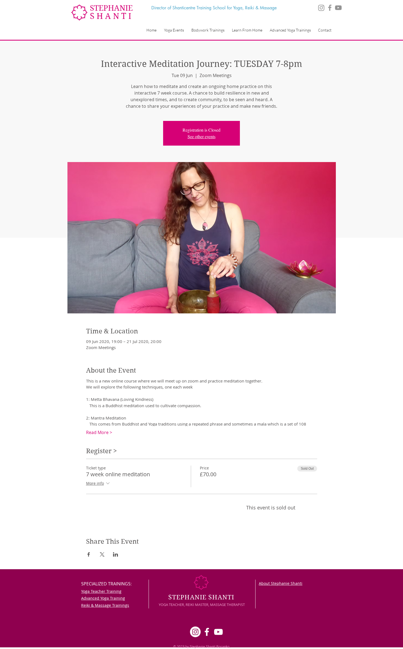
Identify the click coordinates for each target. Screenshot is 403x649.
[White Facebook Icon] (207, 632)
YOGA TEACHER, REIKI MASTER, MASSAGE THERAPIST (202, 604)
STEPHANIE (111, 8)
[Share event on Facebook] (88, 554)
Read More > (99, 432)
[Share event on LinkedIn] (115, 554)
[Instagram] (321, 8)
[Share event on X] (102, 554)
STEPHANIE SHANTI (201, 597)
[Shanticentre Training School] (338, 8)
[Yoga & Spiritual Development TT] (330, 8)
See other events (201, 136)
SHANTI (111, 16)
